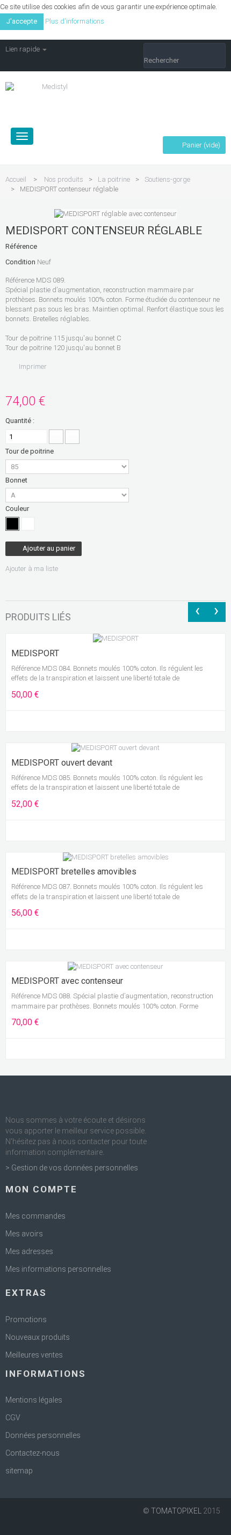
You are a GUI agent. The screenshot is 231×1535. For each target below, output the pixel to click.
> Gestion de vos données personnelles (71, 1167)
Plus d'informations (74, 21)
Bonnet (17, 480)
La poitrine (114, 179)
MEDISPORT (35, 653)
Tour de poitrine (30, 451)
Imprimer (33, 366)
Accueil (15, 179)
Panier (200, 145)
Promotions (26, 1319)
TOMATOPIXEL (176, 1511)
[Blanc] (28, 524)
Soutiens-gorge (167, 179)
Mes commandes (35, 1216)
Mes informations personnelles (58, 1269)
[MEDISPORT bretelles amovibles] (116, 857)
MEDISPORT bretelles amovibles (73, 872)
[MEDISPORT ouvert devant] (115, 748)
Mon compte (41, 1189)
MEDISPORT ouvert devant (61, 763)
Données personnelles (43, 1435)
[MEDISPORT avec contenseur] (115, 966)
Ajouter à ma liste (31, 569)
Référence (21, 246)
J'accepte (21, 21)
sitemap (19, 1470)
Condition (20, 262)
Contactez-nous (32, 1453)
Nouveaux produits (37, 1337)
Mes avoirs (24, 1233)
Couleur (18, 509)
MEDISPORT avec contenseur (67, 981)
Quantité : (19, 421)
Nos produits (63, 179)
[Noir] (12, 524)
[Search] (184, 50)
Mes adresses (29, 1251)
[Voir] (33, 721)
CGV (12, 1417)
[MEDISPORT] (116, 638)
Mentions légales (33, 1400)
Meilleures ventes (34, 1355)
